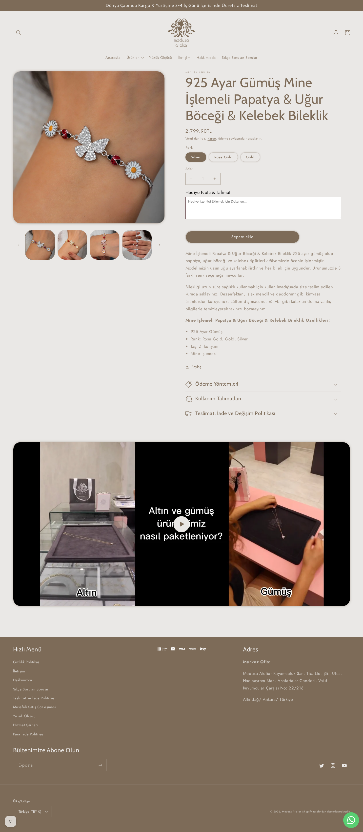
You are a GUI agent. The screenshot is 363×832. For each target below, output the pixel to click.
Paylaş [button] (196, 367)
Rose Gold (223, 157)
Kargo (212, 138)
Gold (250, 157)
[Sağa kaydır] (159, 244)
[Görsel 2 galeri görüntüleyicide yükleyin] (72, 245)
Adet (189, 168)
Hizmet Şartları (25, 725)
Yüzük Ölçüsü (24, 716)
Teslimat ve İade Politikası (34, 698)
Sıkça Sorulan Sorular (31, 689)
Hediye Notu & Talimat (207, 192)
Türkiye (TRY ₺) (30, 811)
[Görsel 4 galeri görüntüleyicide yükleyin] (137, 245)
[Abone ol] (100, 765)
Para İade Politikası (29, 734)
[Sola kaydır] (18, 244)
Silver (196, 157)
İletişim (19, 671)
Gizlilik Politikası (27, 662)
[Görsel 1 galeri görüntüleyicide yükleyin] (40, 245)
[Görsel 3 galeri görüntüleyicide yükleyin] (105, 245)
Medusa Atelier (291, 811)
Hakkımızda (22, 680)
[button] (18, 32)
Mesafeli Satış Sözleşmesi (34, 707)
